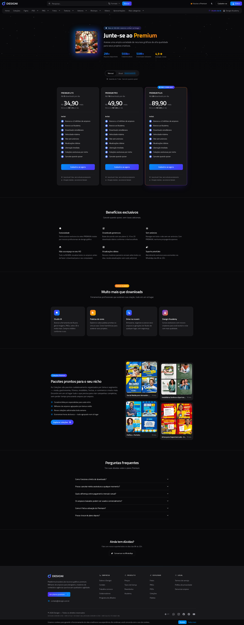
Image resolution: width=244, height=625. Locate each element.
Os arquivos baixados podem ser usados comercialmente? (98, 500)
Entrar (237, 3)
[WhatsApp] (173, 614)
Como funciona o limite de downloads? (90, 479)
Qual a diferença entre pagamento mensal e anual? (95, 493)
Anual (127, 73)
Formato (114, 3)
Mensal (110, 73)
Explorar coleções (60, 422)
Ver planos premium (57, 594)
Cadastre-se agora (78, 167)
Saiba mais (192, 622)
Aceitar (182, 622)
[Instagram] (178, 614)
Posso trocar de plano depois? (87, 515)
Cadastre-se (222, 3)
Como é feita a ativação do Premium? (90, 508)
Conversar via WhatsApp (123, 553)
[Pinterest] (189, 614)
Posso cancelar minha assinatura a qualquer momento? (97, 486)
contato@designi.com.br (60, 601)
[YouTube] (194, 614)
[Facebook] (183, 614)
